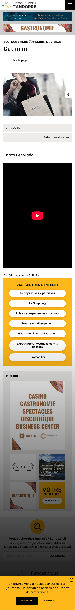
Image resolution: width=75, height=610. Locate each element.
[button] (71, 580)
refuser (49, 600)
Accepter (27, 600)
